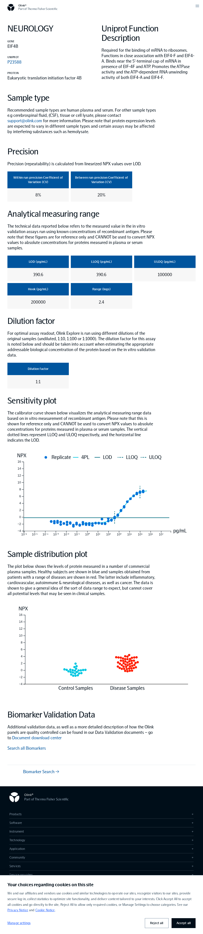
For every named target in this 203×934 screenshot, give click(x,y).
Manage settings (18, 923)
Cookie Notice (45, 910)
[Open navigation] (197, 6)
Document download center (37, 738)
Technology (101, 840)
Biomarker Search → (41, 771)
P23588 (14, 62)
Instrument (101, 831)
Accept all (184, 923)
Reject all (156, 923)
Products (101, 814)
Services (101, 866)
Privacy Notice (17, 910)
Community (101, 857)
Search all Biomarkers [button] (26, 748)
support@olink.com (24, 120)
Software (101, 823)
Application (101, 849)
